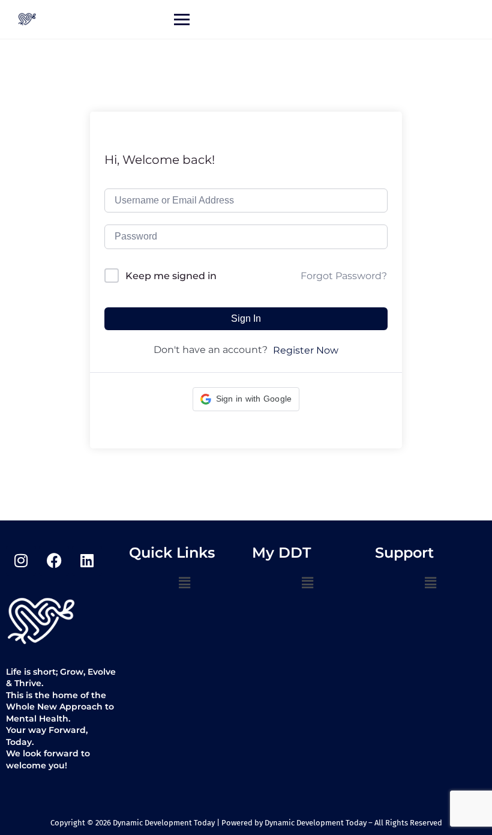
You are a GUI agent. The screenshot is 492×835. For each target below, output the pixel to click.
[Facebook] (54, 561)
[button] (246, 399)
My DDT (281, 552)
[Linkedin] (87, 561)
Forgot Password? (344, 276)
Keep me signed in (171, 276)
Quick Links (172, 552)
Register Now (305, 350)
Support (404, 552)
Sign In (246, 318)
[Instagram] (21, 561)
